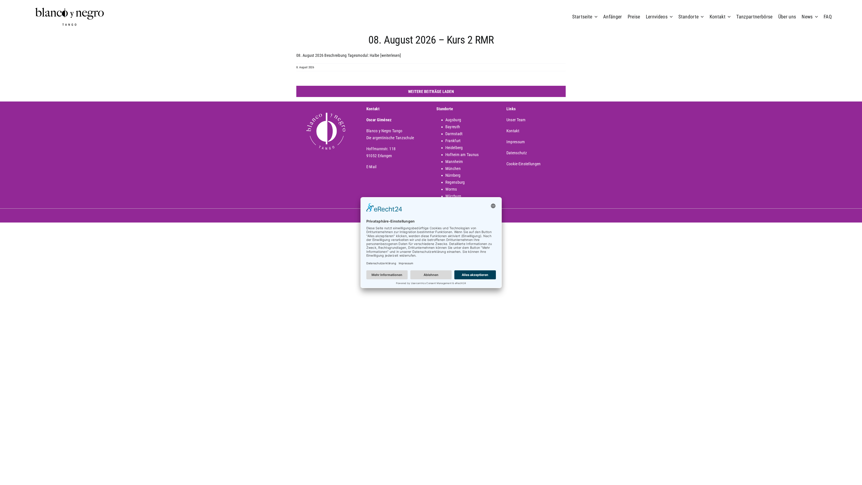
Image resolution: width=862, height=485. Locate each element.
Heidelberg (454, 147)
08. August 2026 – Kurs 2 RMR (431, 39)
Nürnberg (452, 175)
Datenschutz (516, 152)
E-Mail (371, 166)
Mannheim (454, 161)
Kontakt (512, 130)
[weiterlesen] (390, 55)
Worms (451, 189)
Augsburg (453, 119)
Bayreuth (452, 126)
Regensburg (455, 182)
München (453, 168)
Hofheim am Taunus (462, 154)
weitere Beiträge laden (431, 91)
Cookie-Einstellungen (523, 163)
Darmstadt (453, 133)
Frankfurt (452, 140)
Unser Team (516, 119)
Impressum (515, 141)
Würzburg (453, 196)
